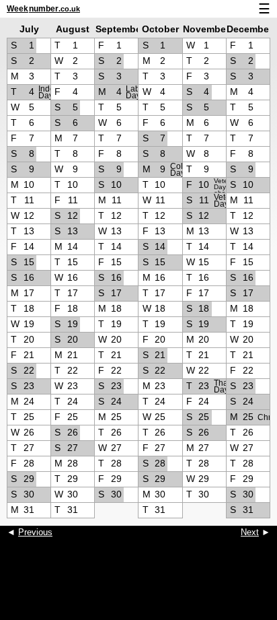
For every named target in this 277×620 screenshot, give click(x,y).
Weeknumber (43, 8)
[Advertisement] (138, 586)
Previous (35, 532)
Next (250, 532)
